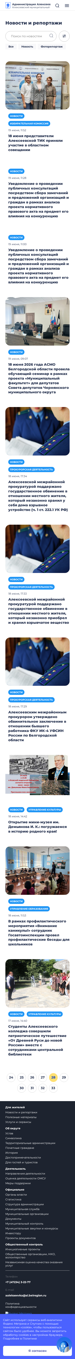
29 (64, 1077)
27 (43, 1077)
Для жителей (15, 1107)
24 (11, 1077)
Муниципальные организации (27, 1214)
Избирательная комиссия (29, 123)
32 (43, 1088)
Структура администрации (24, 1204)
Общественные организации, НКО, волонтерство (30, 1255)
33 (53, 1088)
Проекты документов (20, 1238)
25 (22, 1077)
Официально (14, 1189)
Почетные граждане (19, 1148)
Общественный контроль (24, 1244)
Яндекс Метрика (15, 1323)
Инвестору (13, 1233)
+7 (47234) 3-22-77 (18, 1282)
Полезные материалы (21, 1117)
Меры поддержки (18, 1183)
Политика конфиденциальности (21, 1305)
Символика (13, 1138)
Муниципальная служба (22, 1209)
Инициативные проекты (22, 1249)
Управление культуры (44, 809)
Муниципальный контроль (24, 1223)
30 (22, 1088)
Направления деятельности (25, 1173)
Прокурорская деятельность (31, 469)
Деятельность (15, 1168)
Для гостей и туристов (21, 1162)
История (11, 1152)
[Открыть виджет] (64, 1344)
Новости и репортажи (21, 1112)
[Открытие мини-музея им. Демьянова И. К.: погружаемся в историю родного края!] (37, 779)
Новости (16, 116)
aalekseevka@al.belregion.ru (25, 1295)
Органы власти (16, 1194)
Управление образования (29, 908)
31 (32, 1088)
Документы (13, 1218)
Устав (9, 1133)
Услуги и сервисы (18, 1122)
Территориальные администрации (30, 1143)
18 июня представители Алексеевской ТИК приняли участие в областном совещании (35, 143)
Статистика (13, 1199)
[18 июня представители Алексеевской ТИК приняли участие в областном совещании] (37, 85)
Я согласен (37, 1351)
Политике (30, 1338)
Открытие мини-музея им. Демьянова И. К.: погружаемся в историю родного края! (37, 827)
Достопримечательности (23, 1157)
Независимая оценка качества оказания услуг (33, 1263)
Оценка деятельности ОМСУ (25, 1178)
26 (32, 1077)
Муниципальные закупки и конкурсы (31, 1228)
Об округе (12, 1128)
